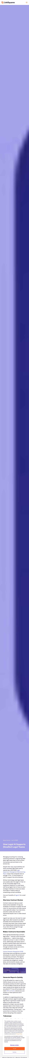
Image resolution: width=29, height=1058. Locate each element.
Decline (14, 1052)
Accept (14, 1048)
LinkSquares (8, 2)
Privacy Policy (19, 1033)
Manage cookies (14, 1045)
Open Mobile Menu (26, 2)
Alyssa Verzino (6, 840)
